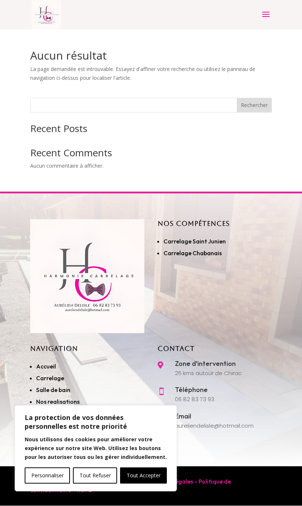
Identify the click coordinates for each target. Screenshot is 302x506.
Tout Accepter (144, 475)
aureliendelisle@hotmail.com (214, 426)
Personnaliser (47, 475)
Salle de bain (53, 389)
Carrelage (50, 378)
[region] (96, 448)
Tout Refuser (95, 475)
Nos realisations (58, 401)
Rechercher (254, 104)
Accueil (46, 366)
